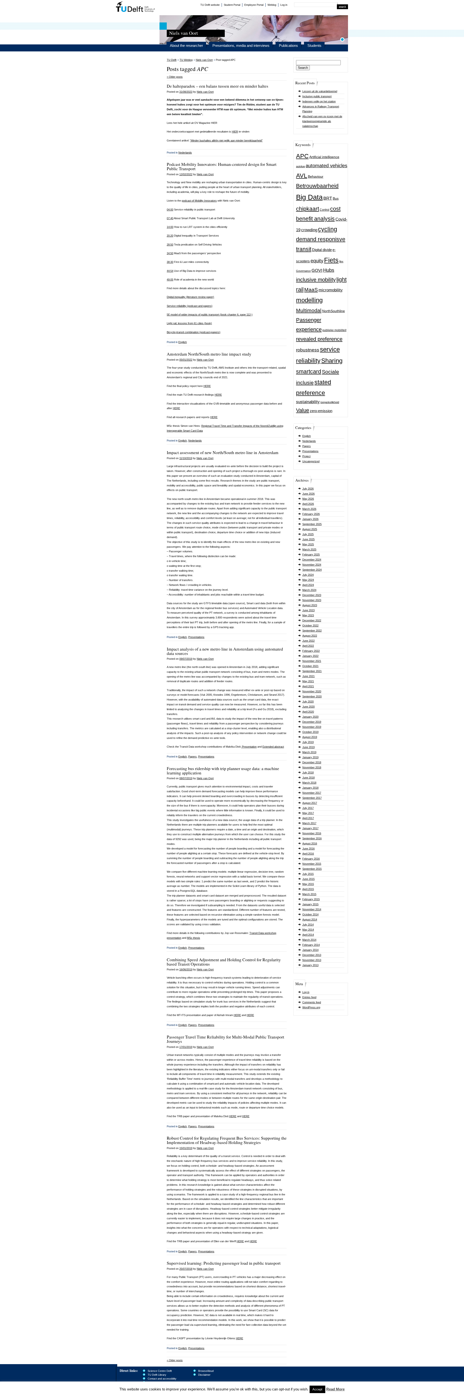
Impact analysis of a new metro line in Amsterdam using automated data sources (225, 651)
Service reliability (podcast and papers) (189, 305)
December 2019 (311, 721)
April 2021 (308, 686)
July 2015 (308, 873)
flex (341, 261)
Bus (336, 198)
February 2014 (311, 944)
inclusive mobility (316, 280)
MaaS (311, 289)
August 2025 (309, 529)
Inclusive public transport (317, 96)
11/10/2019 (185, 458)
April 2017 (308, 818)
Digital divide (322, 250)
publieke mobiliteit (334, 330)
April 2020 (308, 711)
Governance (303, 270)
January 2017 (310, 828)
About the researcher (186, 45)
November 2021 (311, 660)
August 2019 (309, 737)
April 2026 (308, 503)
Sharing (331, 360)
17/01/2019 (185, 1046)
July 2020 (308, 701)
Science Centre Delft (160, 1370)
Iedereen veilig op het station (319, 101)
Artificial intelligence (324, 157)
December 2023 (311, 595)
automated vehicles (326, 165)
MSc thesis (193, 937)
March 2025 (309, 549)
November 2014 (311, 909)
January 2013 (310, 965)
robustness (307, 349)
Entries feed (309, 997)
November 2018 (311, 767)
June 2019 (308, 747)
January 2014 (310, 949)
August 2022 (309, 635)
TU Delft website (210, 4)
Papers (306, 446)
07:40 (170, 218)
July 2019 (308, 742)
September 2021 (312, 671)
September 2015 (312, 868)
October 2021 (310, 666)
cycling (327, 229)
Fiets (331, 260)
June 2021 (308, 676)
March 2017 (309, 823)
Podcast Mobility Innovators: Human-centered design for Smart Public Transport (221, 166)
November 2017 (311, 792)
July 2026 (308, 488)
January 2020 (310, 716)
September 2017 (312, 797)
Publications (288, 45)
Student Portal (232, 4)
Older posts (175, 76)
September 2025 (312, 524)
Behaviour (315, 176)
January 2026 (310, 519)
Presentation (249, 746)
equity (317, 260)
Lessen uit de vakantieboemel (319, 91)
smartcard (308, 371)
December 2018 (311, 762)
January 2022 (310, 655)
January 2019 (310, 757)
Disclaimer (204, 1374)
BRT (327, 198)
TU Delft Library (157, 1374)
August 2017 (309, 802)
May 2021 (308, 681)
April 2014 (308, 934)
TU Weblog (186, 59)
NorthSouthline (333, 311)
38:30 (170, 261)
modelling (309, 300)
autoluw (300, 166)
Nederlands (309, 441)
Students (314, 45)
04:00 (170, 209)
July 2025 (308, 534)
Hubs (328, 270)
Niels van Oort (204, 59)
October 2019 (310, 731)
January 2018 (310, 787)
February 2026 (311, 513)
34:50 (170, 253)
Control (324, 209)
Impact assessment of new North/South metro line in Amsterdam (222, 452)
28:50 (170, 244)
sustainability (308, 402)
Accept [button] (317, 1389)
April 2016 (308, 853)
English (306, 436)
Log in (283, 4)
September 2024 (312, 569)
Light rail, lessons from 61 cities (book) (189, 323)
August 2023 (309, 605)
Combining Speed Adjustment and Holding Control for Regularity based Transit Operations (224, 962)
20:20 (170, 235)
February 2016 (311, 858)
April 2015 (308, 889)
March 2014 (309, 939)
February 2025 (311, 554)
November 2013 (311, 960)
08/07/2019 (185, 778)
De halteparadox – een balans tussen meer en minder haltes (217, 86)
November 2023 (311, 600)
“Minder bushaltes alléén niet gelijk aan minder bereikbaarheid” (226, 140)
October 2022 (310, 625)
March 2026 (309, 508)
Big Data (309, 197)
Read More (335, 1389)
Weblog (272, 4)
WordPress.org (311, 1007)
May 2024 (308, 579)
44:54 (170, 270)
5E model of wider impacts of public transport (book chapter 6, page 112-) (210, 314)
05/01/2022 (185, 359)
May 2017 (308, 813)
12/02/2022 (185, 174)
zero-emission (321, 411)
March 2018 (309, 782)
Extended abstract (273, 746)
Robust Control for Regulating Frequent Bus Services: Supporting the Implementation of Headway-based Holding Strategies (227, 1140)
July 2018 (308, 772)
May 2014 (308, 929)
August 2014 (309, 919)
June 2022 (308, 640)
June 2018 (308, 777)
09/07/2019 (185, 658)
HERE (207, 386)
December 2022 (311, 620)
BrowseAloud (206, 1370)
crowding (309, 230)
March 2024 (309, 590)
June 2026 (308, 493)
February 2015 (311, 899)
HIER (235, 131)
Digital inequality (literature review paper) (190, 296)
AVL (301, 175)
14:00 (170, 226)
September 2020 (312, 696)
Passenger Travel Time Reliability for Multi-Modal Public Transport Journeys (225, 1039)
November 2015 (311, 863)
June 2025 (308, 539)
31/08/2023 (185, 91)
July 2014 (308, 924)
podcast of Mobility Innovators (199, 200)
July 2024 (308, 574)
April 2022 (308, 645)
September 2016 (312, 838)
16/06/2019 (185, 969)
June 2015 (308, 878)
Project (306, 456)
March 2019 (309, 752)
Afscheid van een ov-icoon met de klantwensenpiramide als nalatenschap (322, 121)
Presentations (310, 451)
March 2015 (309, 894)
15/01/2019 (185, 1148)
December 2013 (311, 955)
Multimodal (308, 310)
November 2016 (311, 833)
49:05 (170, 279)
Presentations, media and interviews (240, 45)
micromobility (331, 290)
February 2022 (311, 650)
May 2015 (308, 884)
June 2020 (308, 706)
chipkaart (307, 209)
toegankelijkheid (329, 402)
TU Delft (135, 7)
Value (302, 410)
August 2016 (309, 843)
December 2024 (311, 559)
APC (302, 156)
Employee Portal (253, 4)
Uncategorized (310, 461)
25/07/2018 (185, 1268)
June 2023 (308, 610)
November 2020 (311, 691)
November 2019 (311, 726)
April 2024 (308, 584)
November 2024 (311, 564)
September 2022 (312, 630)
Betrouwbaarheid (317, 186)
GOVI (317, 270)
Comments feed (311, 1002)
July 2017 (308, 808)
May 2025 (308, 544)
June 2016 (308, 848)
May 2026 (308, 498)
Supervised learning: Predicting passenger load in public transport (224, 1263)
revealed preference (319, 339)
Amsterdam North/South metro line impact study (209, 354)
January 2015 (310, 904)
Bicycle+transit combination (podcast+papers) (193, 332)
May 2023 (308, 615)
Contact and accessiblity (162, 1378)
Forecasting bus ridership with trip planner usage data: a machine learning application (223, 770)
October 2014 (310, 914)
